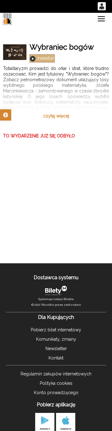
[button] (5, 115)
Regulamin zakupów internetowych (56, 373)
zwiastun (45, 58)
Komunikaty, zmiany (56, 339)
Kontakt (56, 357)
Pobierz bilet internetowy (56, 329)
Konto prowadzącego (56, 392)
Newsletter (56, 348)
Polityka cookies (56, 383)
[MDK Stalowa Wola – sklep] (7, 19)
